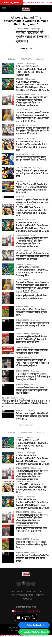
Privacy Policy (33, 591)
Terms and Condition (22, 595)
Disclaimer (17, 591)
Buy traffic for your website (14, 635)
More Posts (26, 48)
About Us (27, 599)
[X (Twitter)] (23, 583)
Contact (40, 595)
